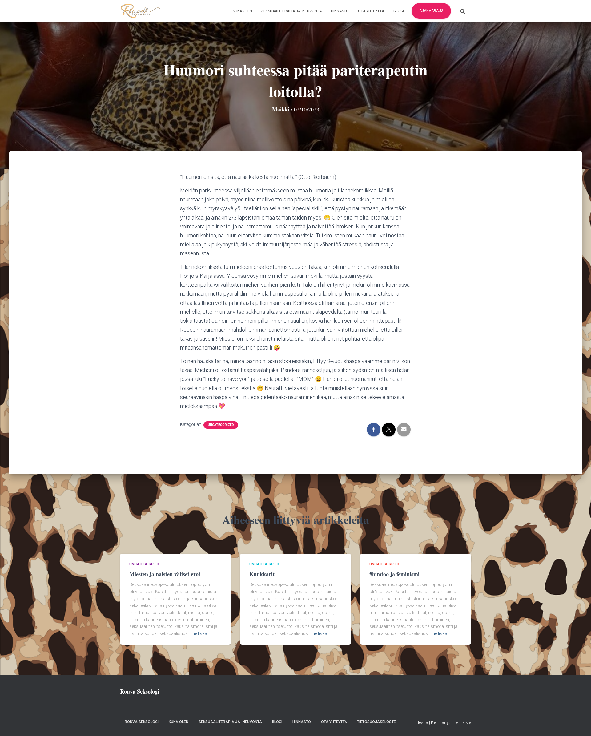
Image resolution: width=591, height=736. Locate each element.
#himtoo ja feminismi (394, 574)
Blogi (398, 11)
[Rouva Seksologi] (139, 11)
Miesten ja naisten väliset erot (164, 574)
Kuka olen (242, 11)
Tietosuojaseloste (376, 722)
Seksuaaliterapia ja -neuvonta (291, 11)
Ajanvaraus (431, 11)
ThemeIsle (461, 722)
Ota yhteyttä (371, 11)
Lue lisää (198, 633)
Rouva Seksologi (142, 722)
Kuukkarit (262, 574)
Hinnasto (340, 11)
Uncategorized (221, 425)
